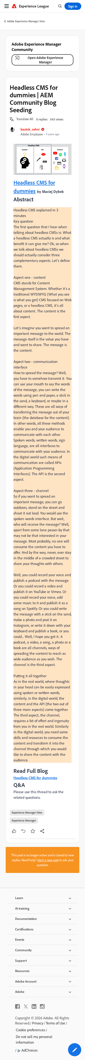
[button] (24, 119)
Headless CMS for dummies (35, 777)
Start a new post (48, 860)
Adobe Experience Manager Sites (26, 21)
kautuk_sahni (30, 129)
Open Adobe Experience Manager (45, 59)
